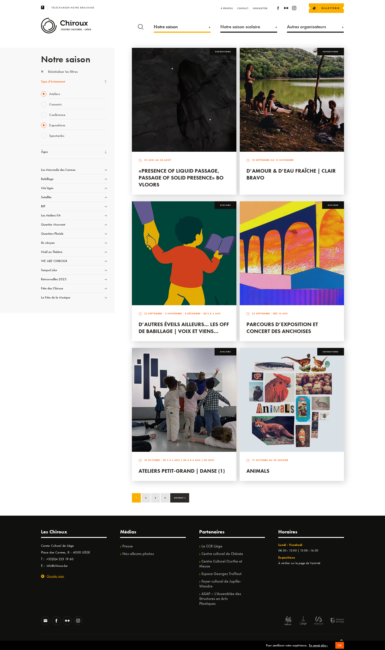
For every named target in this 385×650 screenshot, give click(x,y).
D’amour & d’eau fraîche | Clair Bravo (291, 174)
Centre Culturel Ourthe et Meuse (220, 564)
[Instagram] (294, 8)
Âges (44, 151)
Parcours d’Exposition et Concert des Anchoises (282, 328)
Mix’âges (47, 188)
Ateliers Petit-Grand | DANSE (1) (182, 470)
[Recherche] (141, 26)
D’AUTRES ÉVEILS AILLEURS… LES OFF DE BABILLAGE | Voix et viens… (184, 328)
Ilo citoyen (48, 242)
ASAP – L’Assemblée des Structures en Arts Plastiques (220, 598)
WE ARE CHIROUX (54, 261)
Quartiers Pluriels (52, 233)
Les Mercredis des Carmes (58, 170)
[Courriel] (45, 621)
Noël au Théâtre (51, 252)
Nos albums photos (138, 553)
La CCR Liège (211, 546)
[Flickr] (286, 8)
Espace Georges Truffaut (221, 573)
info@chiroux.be (57, 565)
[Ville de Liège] (303, 621)
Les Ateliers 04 (51, 215)
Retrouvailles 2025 (54, 279)
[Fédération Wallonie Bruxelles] (318, 621)
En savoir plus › (318, 645)
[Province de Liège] (334, 621)
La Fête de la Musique (55, 297)
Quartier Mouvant (53, 224)
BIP (43, 206)
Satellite (46, 197)
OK (340, 645)
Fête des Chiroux (52, 288)
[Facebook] (278, 8)
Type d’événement (53, 81)
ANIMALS (257, 470)
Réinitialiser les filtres (62, 71)
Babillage (47, 179)
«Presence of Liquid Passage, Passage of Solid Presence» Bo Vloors (181, 177)
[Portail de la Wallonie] (288, 621)
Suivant (180, 497)
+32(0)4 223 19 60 (60, 559)
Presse (127, 546)
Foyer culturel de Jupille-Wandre (220, 584)
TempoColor (49, 270)
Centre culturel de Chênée (222, 553)
